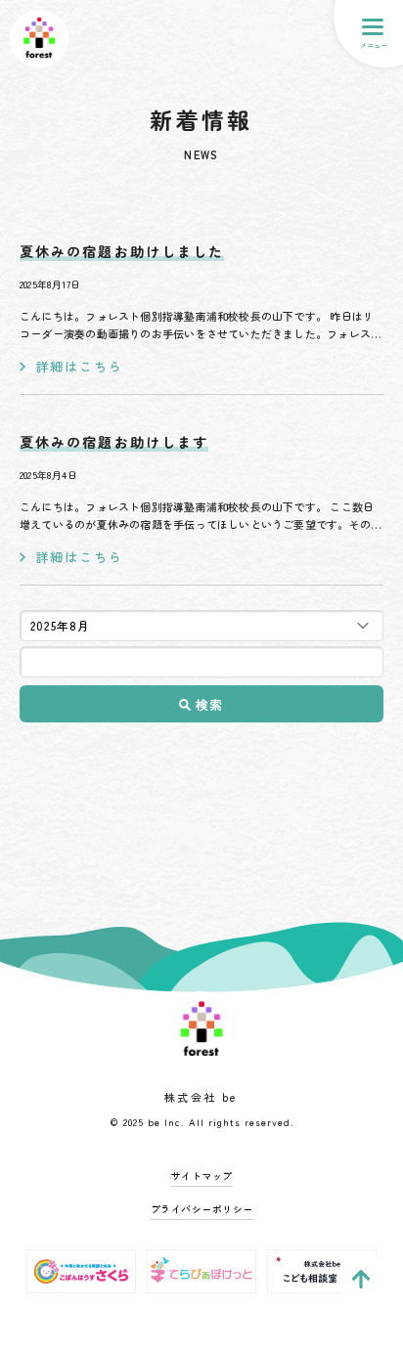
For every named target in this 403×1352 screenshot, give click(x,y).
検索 (210, 704)
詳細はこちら (79, 366)
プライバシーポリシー (202, 1208)
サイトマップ (202, 1175)
